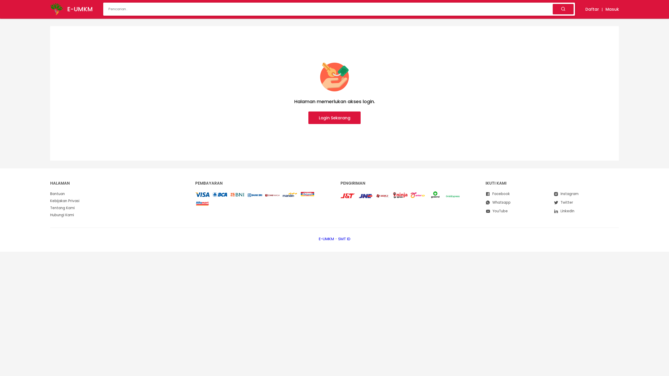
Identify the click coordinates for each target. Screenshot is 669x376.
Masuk (612, 9)
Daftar (592, 9)
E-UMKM (326, 239)
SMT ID (344, 239)
